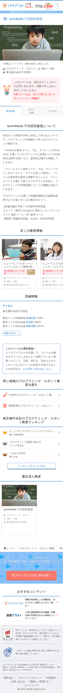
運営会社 (8, 677)
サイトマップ (32, 685)
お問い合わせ (18, 681)
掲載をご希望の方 (39, 681)
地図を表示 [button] (10, 333)
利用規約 (51, 677)
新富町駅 (31, 318)
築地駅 (29, 322)
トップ (10, 548)
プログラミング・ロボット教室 (36, 548)
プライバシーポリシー (29, 677)
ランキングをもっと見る (31, 465)
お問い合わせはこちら (39, 368)
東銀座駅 (31, 326)
